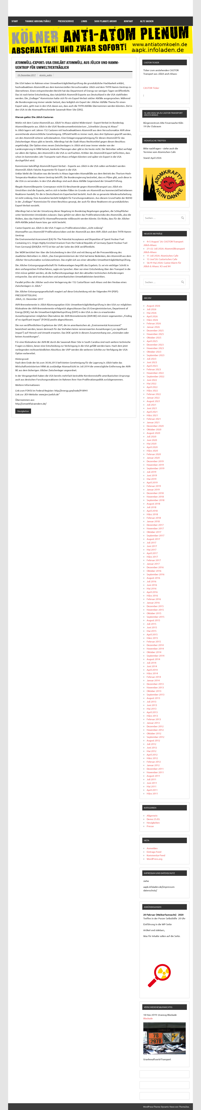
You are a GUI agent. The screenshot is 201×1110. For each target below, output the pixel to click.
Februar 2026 (154, 323)
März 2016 (152, 595)
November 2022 (155, 372)
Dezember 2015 (155, 606)
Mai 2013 (151, 708)
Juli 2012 (151, 743)
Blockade (148, 1018)
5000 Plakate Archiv (105, 21)
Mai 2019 (151, 478)
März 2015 (152, 637)
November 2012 (155, 729)
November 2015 (155, 609)
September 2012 (155, 736)
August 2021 (153, 401)
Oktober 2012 (154, 733)
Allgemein (152, 815)
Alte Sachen (146, 21)
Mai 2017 (151, 549)
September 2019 (155, 468)
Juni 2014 (152, 666)
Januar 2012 (153, 765)
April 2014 (152, 669)
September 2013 (155, 694)
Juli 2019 (151, 471)
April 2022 (152, 386)
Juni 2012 (152, 747)
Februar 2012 (154, 761)
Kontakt (128, 21)
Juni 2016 (152, 584)
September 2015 (155, 616)
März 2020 (152, 450)
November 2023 (155, 348)
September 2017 (155, 535)
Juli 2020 (151, 436)
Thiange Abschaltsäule (38, 21)
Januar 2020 (153, 457)
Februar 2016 (154, 598)
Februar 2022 (154, 393)
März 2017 (152, 556)
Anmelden (152, 848)
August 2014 (153, 659)
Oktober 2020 (154, 429)
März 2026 (152, 319)
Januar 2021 (153, 422)
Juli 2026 (151, 309)
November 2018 (155, 496)
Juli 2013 (151, 701)
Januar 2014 (153, 680)
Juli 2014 (151, 662)
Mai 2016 (151, 588)
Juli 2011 (151, 779)
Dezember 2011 (155, 768)
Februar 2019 (154, 485)
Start (15, 21)
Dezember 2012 (155, 726)
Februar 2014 (154, 676)
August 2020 (153, 432)
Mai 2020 (151, 443)
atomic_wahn (45, 75)
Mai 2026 (151, 312)
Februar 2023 (154, 369)
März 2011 (152, 793)
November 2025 (155, 333)
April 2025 (152, 340)
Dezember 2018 (155, 492)
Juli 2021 (151, 404)
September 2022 (155, 376)
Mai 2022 (151, 383)
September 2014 (155, 655)
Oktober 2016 (154, 570)
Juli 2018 (151, 507)
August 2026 (153, 305)
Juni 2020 (152, 439)
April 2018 (152, 510)
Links (84, 21)
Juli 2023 (151, 358)
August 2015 (153, 620)
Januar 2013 (153, 722)
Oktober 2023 (154, 351)
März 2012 (152, 758)
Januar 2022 (153, 397)
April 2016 (152, 591)
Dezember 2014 (155, 644)
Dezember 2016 (155, 567)
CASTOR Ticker (151, 87)
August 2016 (153, 577)
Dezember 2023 (155, 344)
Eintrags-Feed (154, 851)
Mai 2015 (151, 630)
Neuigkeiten (23, 411)
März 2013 (152, 715)
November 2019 (155, 464)
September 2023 (155, 355)
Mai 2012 (151, 750)
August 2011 (153, 775)
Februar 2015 (154, 641)
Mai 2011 (151, 786)
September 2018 (155, 500)
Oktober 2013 (154, 690)
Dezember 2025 (155, 330)
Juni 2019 (152, 475)
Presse (150, 826)
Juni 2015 (152, 627)
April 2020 (152, 447)
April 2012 (152, 754)
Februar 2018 (154, 517)
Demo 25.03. (153, 819)
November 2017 (155, 528)
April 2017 (152, 553)
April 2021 (152, 411)
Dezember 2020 (155, 425)
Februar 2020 (154, 454)
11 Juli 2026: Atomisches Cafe (162, 255)
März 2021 (152, 415)
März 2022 (152, 390)
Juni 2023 (152, 362)
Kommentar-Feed (156, 855)
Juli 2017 (151, 542)
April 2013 (152, 712)
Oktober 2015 (154, 613)
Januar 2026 (153, 326)
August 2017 (153, 538)
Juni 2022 (152, 379)
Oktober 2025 (154, 337)
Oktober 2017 (154, 531)
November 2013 (155, 687)
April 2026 (152, 316)
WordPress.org (154, 858)
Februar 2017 (154, 560)
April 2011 (152, 789)
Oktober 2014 (154, 652)
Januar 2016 (153, 602)
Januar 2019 (153, 489)
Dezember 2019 (155, 461)
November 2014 (155, 648)
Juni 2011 (152, 782)
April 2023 (152, 365)
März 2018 (152, 514)
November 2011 (155, 772)
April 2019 (152, 482)
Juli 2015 (151, 623)
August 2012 (153, 740)
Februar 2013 (154, 719)
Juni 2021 (152, 408)
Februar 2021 (154, 418)
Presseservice (66, 21)
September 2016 (155, 574)
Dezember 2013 (155, 683)
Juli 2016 (151, 581)
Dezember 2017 (155, 524)
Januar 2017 (153, 563)
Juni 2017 (152, 545)
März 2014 (152, 673)
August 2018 (153, 503)
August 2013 (153, 697)
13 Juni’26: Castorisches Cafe (162, 259)
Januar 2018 (153, 521)
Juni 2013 (152, 705)
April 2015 (152, 634)
